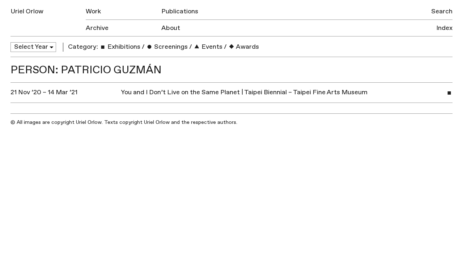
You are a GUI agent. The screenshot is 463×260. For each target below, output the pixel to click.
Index (444, 28)
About (170, 28)
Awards (247, 47)
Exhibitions (123, 47)
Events (211, 47)
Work (93, 11)
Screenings (170, 47)
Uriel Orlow (26, 11)
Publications (179, 11)
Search (442, 11)
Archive (97, 28)
